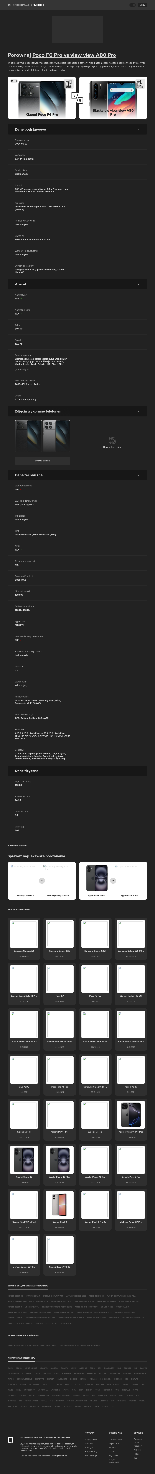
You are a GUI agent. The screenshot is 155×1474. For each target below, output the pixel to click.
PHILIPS (32, 1395)
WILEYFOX (67, 1406)
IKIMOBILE (12, 1384)
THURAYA (60, 1400)
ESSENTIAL (91, 1373)
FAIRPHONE (115, 1373)
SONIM (130, 1395)
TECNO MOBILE (31, 1400)
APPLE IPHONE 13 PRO (106, 1301)
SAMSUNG (102, 1395)
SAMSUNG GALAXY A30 (129, 1301)
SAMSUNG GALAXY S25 (64, 1312)
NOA (81, 1390)
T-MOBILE (12, 1400)
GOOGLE (73, 1379)
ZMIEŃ (69, 87)
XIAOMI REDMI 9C (15, 1296)
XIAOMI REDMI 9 (15, 1307)
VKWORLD (34, 1406)
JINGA (45, 1384)
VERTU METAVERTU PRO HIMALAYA (40, 1317)
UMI (112, 1400)
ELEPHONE (66, 1373)
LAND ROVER (113, 1384)
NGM (74, 1390)
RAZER (86, 1395)
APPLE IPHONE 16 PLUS (84, 1301)
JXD (52, 1384)
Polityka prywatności (114, 1460)
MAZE (10, 1390)
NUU (117, 1390)
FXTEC (11, 1379)
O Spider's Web (115, 1439)
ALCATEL (44, 1368)
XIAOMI (78, 1406)
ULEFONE (104, 1400)
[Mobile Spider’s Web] (39, 5)
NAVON (66, 1390)
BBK (99, 1368)
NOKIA (89, 1390)
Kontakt (112, 1451)
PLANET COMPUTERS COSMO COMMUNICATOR (28, 1301)
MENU (142, 5)
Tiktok (136, 1453)
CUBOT (37, 1373)
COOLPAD (26, 1373)
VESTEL (24, 1406)
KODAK (78, 1384)
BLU (119, 1368)
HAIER (83, 1379)
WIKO (57, 1406)
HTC (126, 1379)
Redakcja (113, 1447)
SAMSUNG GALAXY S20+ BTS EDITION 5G (94, 1312)
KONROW (89, 1384)
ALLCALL (54, 1368)
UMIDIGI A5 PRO (15, 1317)
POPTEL (76, 1395)
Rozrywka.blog (91, 1451)
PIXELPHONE (43, 1395)
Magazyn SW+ (91, 1439)
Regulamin (113, 1455)
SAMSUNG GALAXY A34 (61, 1301)
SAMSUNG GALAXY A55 (53, 1296)
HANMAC (93, 1379)
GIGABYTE (39, 1379)
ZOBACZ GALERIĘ (42, 460)
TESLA (44, 1400)
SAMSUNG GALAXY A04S (40, 1312)
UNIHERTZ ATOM (32, 1307)
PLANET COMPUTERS (61, 1395)
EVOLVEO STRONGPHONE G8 (20, 1323)
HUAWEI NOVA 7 (33, 1296)
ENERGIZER (79, 1373)
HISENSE (118, 1379)
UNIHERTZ (121, 1400)
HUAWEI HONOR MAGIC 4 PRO (71, 1317)
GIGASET (50, 1379)
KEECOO (68, 1384)
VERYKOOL (13, 1406)
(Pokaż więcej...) (22, 369)
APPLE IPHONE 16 (96, 1296)
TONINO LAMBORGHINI (77, 1400)
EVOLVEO (103, 1373)
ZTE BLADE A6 (66, 1323)
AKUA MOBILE (31, 1368)
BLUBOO (127, 1368)
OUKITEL (22, 1395)
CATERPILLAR (13, 1373)
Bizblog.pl (89, 1447)
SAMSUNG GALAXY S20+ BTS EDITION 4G (126, 1317)
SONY (138, 1395)
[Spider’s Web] (20, 5)
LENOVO (135, 1384)
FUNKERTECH (140, 1373)
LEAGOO (125, 1384)
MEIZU (18, 1390)
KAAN (59, 1384)
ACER (10, 1368)
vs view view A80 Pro (89, 55)
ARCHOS (83, 1368)
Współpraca (114, 1443)
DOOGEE (47, 1373)
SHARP (113, 1395)
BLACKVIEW (109, 1368)
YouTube (137, 1449)
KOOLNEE (100, 1384)
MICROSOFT (29, 1390)
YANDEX (87, 1406)
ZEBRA (105, 1406)
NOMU (98, 1390)
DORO (56, 1373)
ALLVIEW (64, 1368)
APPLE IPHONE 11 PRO (17, 1312)
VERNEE (132, 1400)
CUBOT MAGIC (122, 1307)
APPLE (73, 1368)
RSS (135, 1457)
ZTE (112, 1406)
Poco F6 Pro (47, 55)
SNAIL (121, 1395)
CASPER (143, 1368)
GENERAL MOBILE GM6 (125, 1312)
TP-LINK (93, 1400)
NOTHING (108, 1390)
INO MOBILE (34, 1384)
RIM (93, 1395)
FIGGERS (127, 1373)
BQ (135, 1368)
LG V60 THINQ (107, 1307)
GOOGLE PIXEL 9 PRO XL (46, 1323)
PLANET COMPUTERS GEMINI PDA (121, 1296)
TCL (20, 1400)
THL (51, 1400)
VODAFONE (47, 1406)
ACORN (19, 1368)
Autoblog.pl (89, 1443)
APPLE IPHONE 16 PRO (96, 1317)
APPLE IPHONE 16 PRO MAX (86, 1307)
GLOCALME (62, 1379)
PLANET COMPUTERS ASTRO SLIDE (57, 1307)
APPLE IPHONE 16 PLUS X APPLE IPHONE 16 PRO (79, 1345)
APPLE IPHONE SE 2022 (76, 1296)
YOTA (96, 1406)
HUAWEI (134, 1379)
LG (143, 1384)
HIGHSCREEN (105, 1379)
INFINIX (23, 1384)
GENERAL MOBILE (24, 1379)
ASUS (92, 1368)
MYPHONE (55, 1390)
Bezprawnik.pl (91, 1455)
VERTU (142, 1400)
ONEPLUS (126, 1390)
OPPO (135, 1390)
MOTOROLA (43, 1390)
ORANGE (12, 1395)
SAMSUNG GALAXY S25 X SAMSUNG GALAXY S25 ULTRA (32, 1345)
